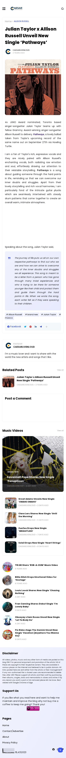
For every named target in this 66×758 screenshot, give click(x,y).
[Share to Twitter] (25, 327)
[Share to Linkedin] (36, 327)
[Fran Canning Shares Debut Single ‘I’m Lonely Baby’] (7, 607)
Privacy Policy (9, 742)
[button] (46, 326)
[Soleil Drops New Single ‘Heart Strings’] (10, 547)
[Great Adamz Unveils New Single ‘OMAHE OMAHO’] (10, 503)
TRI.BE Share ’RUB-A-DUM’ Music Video (36, 565)
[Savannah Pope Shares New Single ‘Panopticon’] (33, 464)
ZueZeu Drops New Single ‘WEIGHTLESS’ (32, 529)
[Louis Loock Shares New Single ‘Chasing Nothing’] (7, 594)
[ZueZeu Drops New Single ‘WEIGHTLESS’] (10, 532)
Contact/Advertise (12, 731)
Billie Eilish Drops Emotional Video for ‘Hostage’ (36, 578)
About (5, 736)
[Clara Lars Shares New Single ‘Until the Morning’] (10, 518)
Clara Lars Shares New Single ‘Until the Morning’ (37, 515)
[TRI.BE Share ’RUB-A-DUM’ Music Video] (7, 567)
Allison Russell (21, 21)
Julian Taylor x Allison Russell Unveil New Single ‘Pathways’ (38, 378)
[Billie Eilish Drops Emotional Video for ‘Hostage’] (7, 580)
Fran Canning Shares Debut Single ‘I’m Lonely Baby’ (36, 605)
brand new (32, 314)
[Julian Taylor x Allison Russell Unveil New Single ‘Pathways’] (8, 381)
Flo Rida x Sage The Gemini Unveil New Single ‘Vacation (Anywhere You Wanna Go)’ (37, 633)
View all (60, 370)
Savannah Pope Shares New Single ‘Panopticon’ (30, 479)
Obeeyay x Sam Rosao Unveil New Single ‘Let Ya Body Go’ (37, 618)
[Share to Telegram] (41, 327)
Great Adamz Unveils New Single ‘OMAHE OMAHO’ (36, 500)
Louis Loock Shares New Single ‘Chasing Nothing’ (37, 592)
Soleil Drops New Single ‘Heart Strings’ (39, 542)
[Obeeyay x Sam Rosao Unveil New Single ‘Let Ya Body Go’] (7, 620)
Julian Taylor (49, 314)
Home (8, 21)
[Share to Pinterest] (30, 327)
